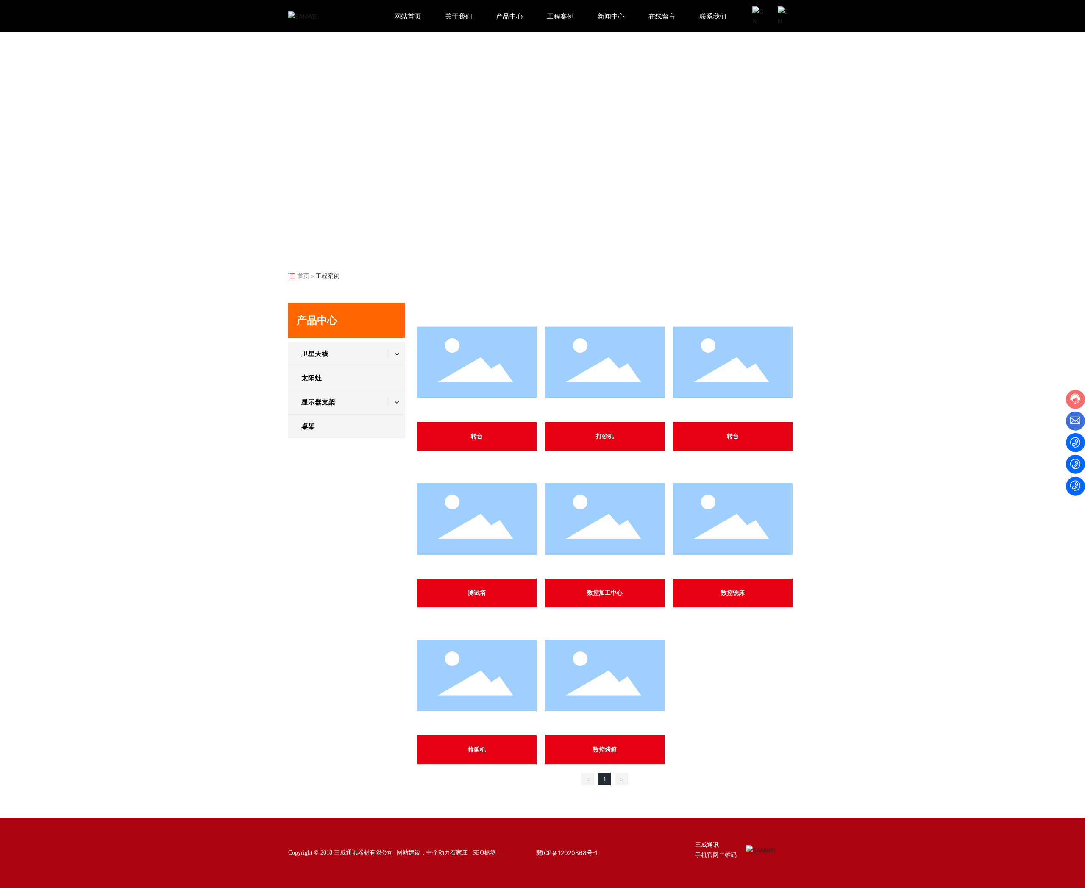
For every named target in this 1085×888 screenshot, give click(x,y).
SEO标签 (484, 852)
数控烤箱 (605, 749)
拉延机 (477, 749)
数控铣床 (733, 593)
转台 (477, 436)
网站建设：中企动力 (423, 852)
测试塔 (477, 593)
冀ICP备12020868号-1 (567, 852)
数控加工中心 (605, 593)
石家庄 (459, 852)
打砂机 (605, 436)
